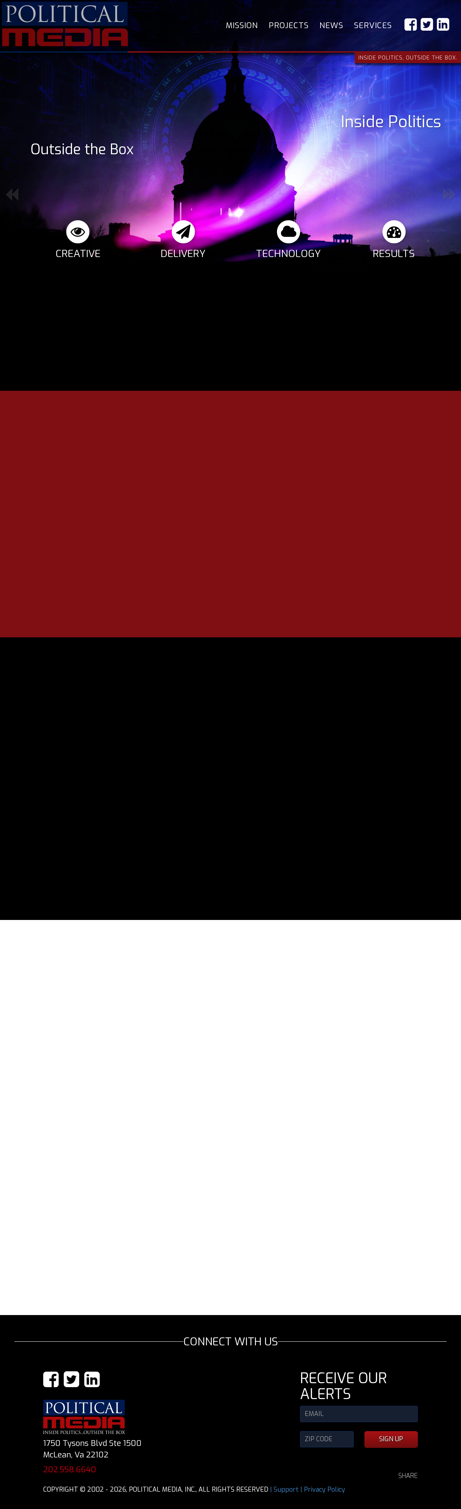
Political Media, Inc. (65, 24)
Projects (289, 25)
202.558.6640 (69, 1456)
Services (373, 25)
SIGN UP (391, 1426)
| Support (284, 1477)
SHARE (408, 1463)
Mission (242, 25)
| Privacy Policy (322, 1477)
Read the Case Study (378, 1078)
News (331, 25)
